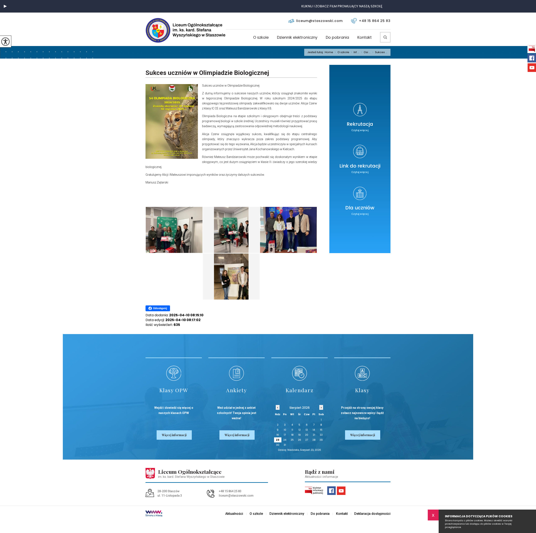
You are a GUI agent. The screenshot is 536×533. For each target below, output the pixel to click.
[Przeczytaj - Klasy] (362, 373)
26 (299, 440)
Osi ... (366, 52)
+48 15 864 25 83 (374, 20)
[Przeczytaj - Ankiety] (236, 373)
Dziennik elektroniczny (297, 37)
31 (285, 445)
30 (277, 445)
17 (285, 435)
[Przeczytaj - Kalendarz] (299, 373)
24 (284, 440)
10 (285, 430)
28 (314, 440)
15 (321, 430)
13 (306, 430)
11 (292, 430)
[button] (5, 6)
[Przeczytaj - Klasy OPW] (174, 373)
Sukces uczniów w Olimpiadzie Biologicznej (207, 72)
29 (321, 440)
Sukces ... (379, 52)
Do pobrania (337, 37)
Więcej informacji (174, 435)
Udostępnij (160, 308)
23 (277, 440)
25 (292, 440)
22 (321, 435)
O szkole (261, 37)
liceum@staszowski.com (319, 20)
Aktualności (234, 513)
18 (292, 435)
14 (314, 430)
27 (306, 440)
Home (329, 52)
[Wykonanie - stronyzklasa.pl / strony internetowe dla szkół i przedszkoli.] (154, 514)
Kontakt (364, 37)
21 (314, 435)
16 (277, 435)
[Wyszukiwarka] (385, 37)
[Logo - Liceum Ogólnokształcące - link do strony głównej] (172, 30)
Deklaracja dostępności (372, 513)
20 (306, 435)
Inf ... (355, 52)
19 (299, 435)
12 (299, 430)
